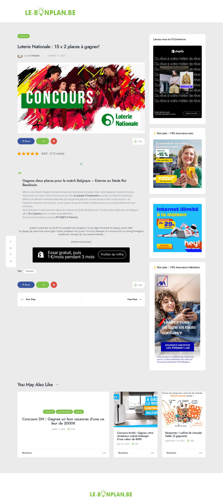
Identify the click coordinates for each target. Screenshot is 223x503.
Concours (23, 36)
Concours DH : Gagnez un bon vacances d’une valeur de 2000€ (63, 421)
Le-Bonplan (34, 55)
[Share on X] (11, 248)
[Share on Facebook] (11, 242)
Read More (27, 452)
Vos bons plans (64, 411)
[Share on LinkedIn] (11, 261)
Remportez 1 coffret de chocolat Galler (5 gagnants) (183, 434)
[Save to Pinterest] (11, 255)
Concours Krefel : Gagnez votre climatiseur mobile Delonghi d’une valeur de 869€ (135, 436)
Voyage (79, 411)
